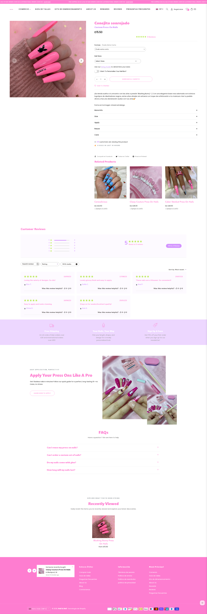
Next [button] (81, 60)
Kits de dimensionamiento (159, 579)
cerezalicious (100, 201)
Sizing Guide (106, 67)
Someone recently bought (56, 567)
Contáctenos (84, 589)
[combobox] (50, 264)
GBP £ (161, 9)
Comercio (153, 572)
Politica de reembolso (127, 579)
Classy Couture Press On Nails (144, 201)
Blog (81, 586)
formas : (105, 45)
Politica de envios (125, 576)
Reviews (152, 589)
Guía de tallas (84, 576)
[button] (167, 9)
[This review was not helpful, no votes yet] (69, 288)
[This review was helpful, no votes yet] (65, 288)
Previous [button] (14, 60)
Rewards (152, 586)
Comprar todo (85, 572)
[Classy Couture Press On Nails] (41, 571)
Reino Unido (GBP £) (39, 609)
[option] (48, 59)
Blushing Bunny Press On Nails (103, 542)
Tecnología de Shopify (77, 608)
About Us (83, 582)
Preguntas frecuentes (88, 579)
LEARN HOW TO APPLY (42, 393)
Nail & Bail (62, 608)
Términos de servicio (126, 572)
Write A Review (174, 246)
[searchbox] (28, 264)
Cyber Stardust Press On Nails (179, 201)
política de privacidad (127, 582)
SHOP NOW (29, 2)
